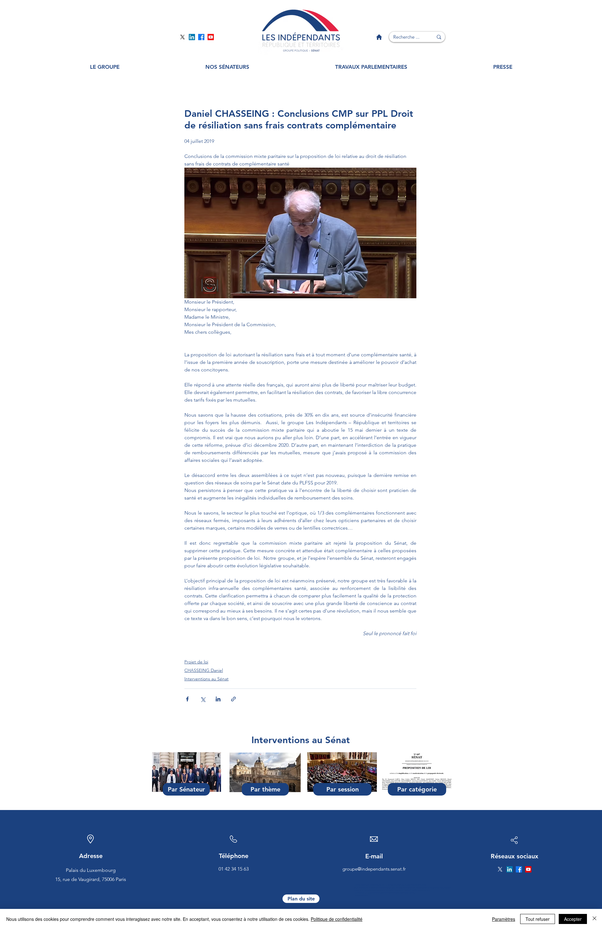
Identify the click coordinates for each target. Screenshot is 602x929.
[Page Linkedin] (192, 37)
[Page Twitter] (182, 37)
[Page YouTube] (211, 37)
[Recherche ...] (439, 37)
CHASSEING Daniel (203, 670)
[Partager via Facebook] (187, 699)
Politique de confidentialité (336, 919)
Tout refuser (537, 919)
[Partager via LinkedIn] (218, 699)
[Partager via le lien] (233, 699)
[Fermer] (594, 919)
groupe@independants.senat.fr (374, 869)
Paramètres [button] (503, 919)
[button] (104, 67)
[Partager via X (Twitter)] (203, 699)
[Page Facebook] (201, 37)
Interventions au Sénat (206, 679)
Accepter (573, 919)
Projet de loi (196, 662)
